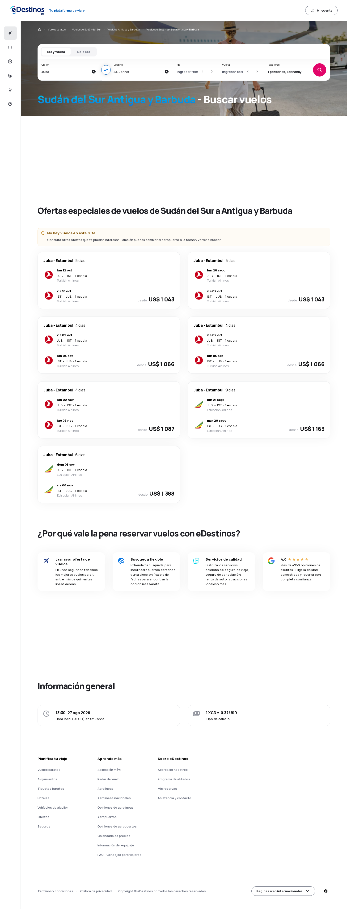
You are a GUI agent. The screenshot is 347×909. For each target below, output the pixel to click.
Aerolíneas (105, 788)
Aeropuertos (107, 817)
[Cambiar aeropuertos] (106, 70)
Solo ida (83, 52)
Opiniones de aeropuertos (117, 826)
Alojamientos (47, 779)
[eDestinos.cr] (39, 29)
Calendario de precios (113, 836)
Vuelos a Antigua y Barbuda (123, 29)
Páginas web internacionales (279, 891)
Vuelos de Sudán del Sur (86, 29)
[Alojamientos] (9, 47)
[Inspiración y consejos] (9, 89)
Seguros (44, 826)
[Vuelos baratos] (9, 33)
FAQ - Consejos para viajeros (119, 855)
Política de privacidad (96, 891)
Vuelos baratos (57, 29)
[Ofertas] (9, 61)
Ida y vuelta (56, 52)
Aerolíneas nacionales (114, 798)
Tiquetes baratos (51, 788)
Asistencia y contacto (174, 798)
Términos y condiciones (55, 891)
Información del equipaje (115, 845)
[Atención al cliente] (9, 104)
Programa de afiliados (174, 779)
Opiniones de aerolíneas (115, 807)
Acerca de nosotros (173, 770)
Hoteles (43, 798)
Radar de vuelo (108, 779)
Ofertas (43, 817)
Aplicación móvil (109, 770)
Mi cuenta (325, 10)
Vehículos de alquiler (53, 807)
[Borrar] (93, 71)
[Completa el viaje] (9, 75)
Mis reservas (167, 788)
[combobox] (65, 71)
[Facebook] (325, 891)
